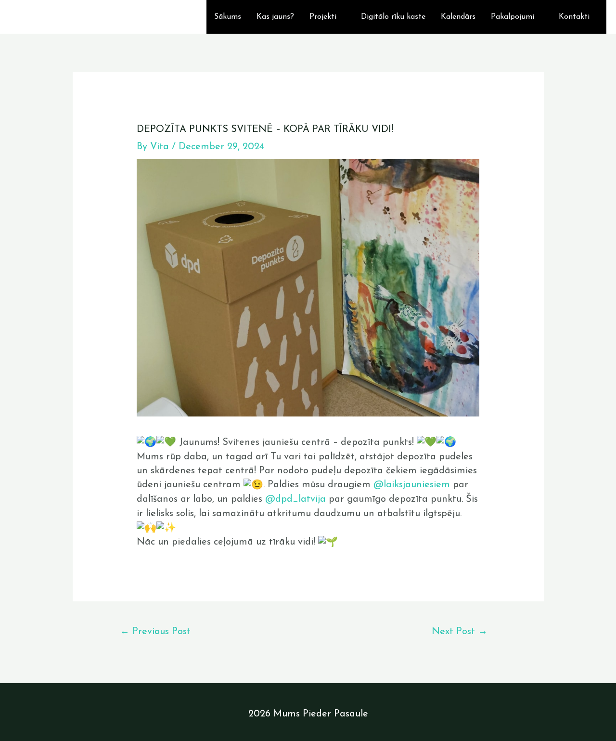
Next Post (460, 632)
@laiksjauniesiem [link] (411, 485)
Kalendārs (458, 17)
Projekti (322, 17)
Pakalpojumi (512, 17)
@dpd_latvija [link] (295, 499)
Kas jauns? (275, 17)
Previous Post (155, 632)
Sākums (227, 17)
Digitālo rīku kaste (393, 17)
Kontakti (574, 17)
